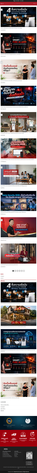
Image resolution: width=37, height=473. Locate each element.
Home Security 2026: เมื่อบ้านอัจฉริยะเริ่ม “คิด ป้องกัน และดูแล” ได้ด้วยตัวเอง (13, 212)
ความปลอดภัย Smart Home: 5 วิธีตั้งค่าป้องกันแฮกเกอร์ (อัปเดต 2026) (12, 133)
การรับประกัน (16, 456)
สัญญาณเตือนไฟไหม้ (6, 454)
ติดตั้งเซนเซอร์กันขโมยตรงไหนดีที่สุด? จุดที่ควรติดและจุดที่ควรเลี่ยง (11, 80)
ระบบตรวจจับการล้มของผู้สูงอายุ (7, 455)
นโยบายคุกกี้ (5, 467)
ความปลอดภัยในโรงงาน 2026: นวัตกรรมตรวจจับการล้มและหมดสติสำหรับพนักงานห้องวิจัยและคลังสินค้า (17, 159)
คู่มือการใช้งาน (16, 454)
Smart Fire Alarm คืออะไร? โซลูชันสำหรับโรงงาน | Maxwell (10, 54)
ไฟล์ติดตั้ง (15, 455)
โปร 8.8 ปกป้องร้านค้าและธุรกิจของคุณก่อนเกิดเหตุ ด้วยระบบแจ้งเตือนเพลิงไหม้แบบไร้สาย (13, 326)
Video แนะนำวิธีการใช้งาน (17, 452)
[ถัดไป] (24, 271)
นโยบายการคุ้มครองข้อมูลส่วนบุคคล (12, 467)
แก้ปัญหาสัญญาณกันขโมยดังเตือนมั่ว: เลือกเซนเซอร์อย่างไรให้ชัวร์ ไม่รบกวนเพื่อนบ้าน (14, 107)
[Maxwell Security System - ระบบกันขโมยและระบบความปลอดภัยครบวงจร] (18, 3)
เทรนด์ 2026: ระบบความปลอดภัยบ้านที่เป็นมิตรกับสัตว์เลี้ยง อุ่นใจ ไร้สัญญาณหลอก (14, 185)
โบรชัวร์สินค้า (16, 453)
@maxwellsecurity (29, 459)
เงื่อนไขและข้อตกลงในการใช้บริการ (21, 467)
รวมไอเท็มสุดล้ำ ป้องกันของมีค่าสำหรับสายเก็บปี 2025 (9, 264)
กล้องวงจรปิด (5, 452)
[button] (1, 3)
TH (35, 3)
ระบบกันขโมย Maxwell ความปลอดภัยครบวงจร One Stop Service (11, 238)
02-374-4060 (17, 0)
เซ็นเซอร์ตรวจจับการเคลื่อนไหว (8, 456)
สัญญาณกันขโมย (6, 453)
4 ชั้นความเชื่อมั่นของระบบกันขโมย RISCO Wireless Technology (11, 28)
